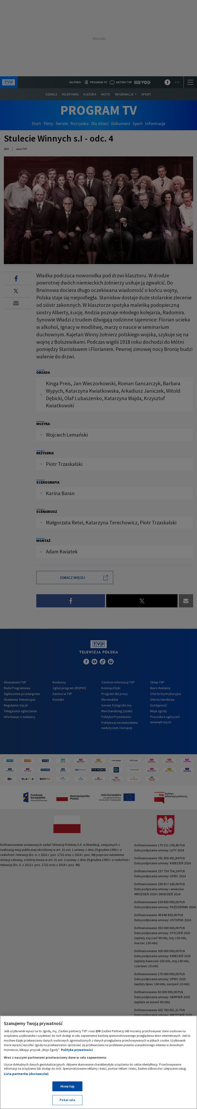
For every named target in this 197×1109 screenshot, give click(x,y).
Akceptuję (67, 1086)
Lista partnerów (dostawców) (26, 1074)
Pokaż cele (67, 1100)
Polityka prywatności (77, 1050)
